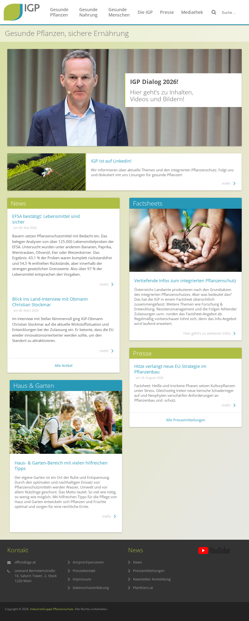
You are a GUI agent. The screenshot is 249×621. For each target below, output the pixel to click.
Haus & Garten (33, 385)
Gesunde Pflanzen (59, 12)
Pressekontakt (84, 570)
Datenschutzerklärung (91, 587)
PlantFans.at (143, 587)
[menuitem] (62, 12)
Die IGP (145, 12)
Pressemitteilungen (149, 570)
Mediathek (192, 12)
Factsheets (147, 203)
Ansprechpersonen (88, 562)
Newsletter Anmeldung (152, 579)
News (137, 562)
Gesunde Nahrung (88, 12)
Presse (167, 12)
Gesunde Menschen (119, 12)
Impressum (82, 579)
